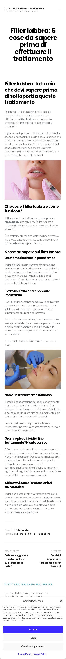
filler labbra (44, 534)
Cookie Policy (24, 654)
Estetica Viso (22, 530)
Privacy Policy (40, 654)
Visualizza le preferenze (33, 646)
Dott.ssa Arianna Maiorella (24, 8)
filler (14, 534)
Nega (33, 638)
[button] (61, 600)
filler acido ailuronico (27, 534)
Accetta (33, 629)
